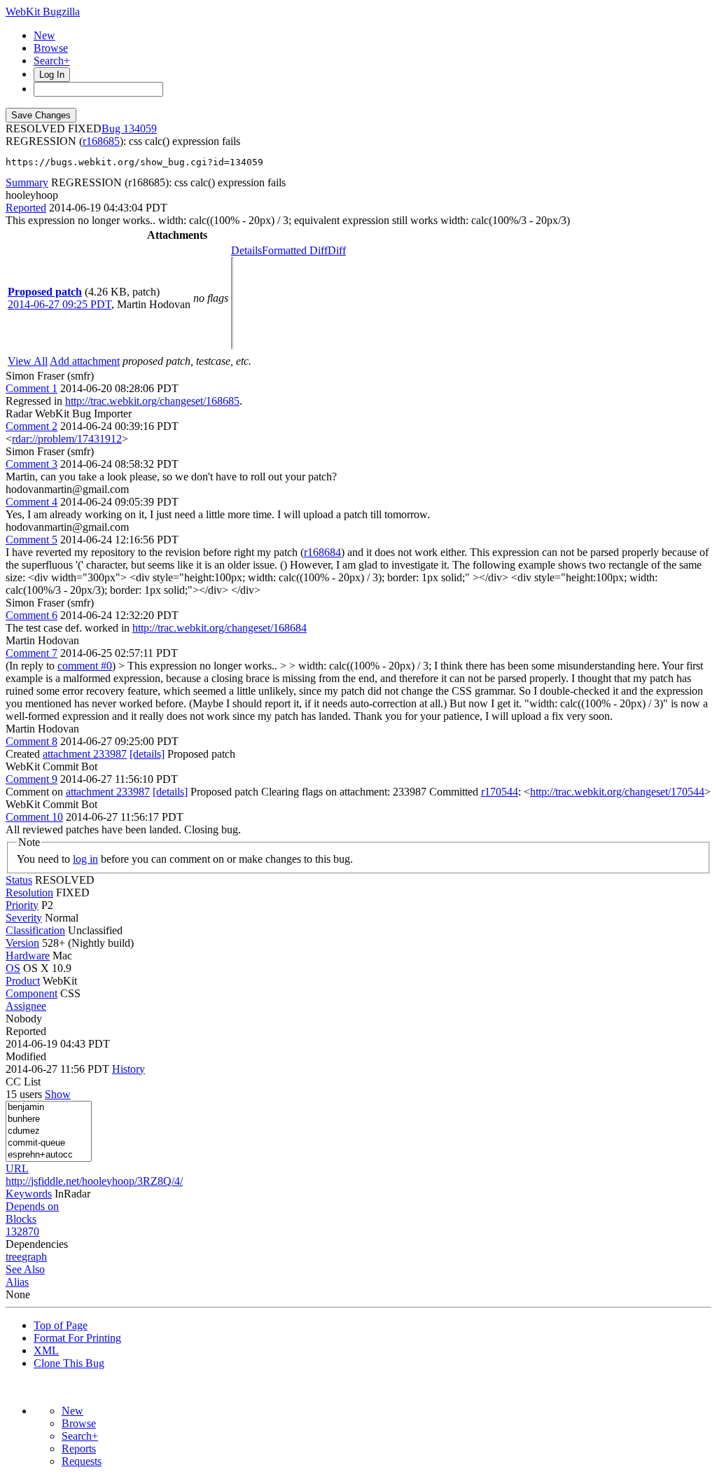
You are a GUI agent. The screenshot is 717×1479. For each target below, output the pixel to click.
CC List (23, 1082)
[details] (147, 754)
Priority (22, 905)
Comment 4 (31, 502)
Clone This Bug (69, 1363)
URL (17, 1168)
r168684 (322, 552)
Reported (26, 208)
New (44, 35)
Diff (337, 250)
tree (14, 1257)
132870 (22, 1231)
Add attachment (85, 361)
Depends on (32, 1206)
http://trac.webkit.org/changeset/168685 (152, 401)
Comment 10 (34, 817)
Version (22, 943)
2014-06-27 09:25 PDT (59, 304)
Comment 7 (31, 653)
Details (246, 250)
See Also (25, 1269)
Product (23, 981)
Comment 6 (31, 615)
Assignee (26, 1006)
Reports (79, 1448)
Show (58, 1094)
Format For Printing (77, 1338)
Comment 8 (31, 741)
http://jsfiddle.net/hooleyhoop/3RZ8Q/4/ (94, 1181)
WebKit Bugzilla (43, 12)
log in (85, 859)
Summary (27, 182)
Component (31, 993)
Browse (51, 48)
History (128, 1069)
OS (13, 968)
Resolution (29, 892)
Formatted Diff (295, 250)
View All (28, 361)
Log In (51, 74)
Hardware (28, 955)
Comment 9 (31, 779)
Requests (82, 1461)
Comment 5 (31, 540)
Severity (24, 918)
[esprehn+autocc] (48, 1155)
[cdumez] (48, 1131)
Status (19, 880)
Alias (17, 1282)
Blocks (21, 1219)
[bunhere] (48, 1119)
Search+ (52, 61)
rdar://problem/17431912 (67, 439)
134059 (140, 128)
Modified (26, 1056)
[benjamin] (48, 1107)
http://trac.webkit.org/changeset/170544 (617, 792)
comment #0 (84, 666)
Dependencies (37, 1244)
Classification (35, 930)
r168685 (101, 141)
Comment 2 (31, 426)
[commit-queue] (48, 1143)
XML (46, 1350)
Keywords (29, 1194)
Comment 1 (31, 388)
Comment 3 (31, 464)
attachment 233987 (85, 754)
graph (34, 1257)
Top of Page (61, 1325)
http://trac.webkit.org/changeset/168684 (219, 628)
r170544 (499, 792)
